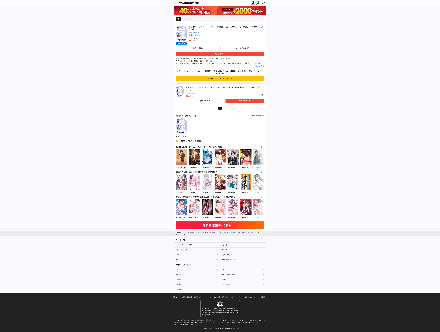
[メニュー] (176, 3)
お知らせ (178, 270)
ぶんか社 (197, 35)
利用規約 (178, 284)
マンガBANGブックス (181, 232)
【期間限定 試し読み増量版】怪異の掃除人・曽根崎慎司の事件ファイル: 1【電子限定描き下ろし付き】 (194, 168)
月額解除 (224, 279)
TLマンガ (224, 250)
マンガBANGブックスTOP (184, 245)
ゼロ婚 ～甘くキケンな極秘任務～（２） (181, 217)
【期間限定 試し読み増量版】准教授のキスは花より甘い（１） (233, 217)
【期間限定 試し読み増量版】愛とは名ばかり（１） (207, 217)
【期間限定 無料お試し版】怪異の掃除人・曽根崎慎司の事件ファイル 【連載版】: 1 (233, 168)
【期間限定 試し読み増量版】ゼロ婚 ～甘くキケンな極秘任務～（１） (245, 217)
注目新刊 (178, 260)
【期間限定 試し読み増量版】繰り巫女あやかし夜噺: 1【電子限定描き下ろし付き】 (220, 168)
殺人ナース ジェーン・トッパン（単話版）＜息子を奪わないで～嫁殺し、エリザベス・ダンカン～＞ (181, 136)
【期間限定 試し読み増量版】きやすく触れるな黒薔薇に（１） (220, 193)
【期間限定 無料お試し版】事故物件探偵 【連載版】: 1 (258, 168)
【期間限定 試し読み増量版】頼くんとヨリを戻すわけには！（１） (245, 193)
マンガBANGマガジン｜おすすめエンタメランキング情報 (247, 297)
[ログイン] (258, 3)
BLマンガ (179, 255)
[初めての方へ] (253, 3)
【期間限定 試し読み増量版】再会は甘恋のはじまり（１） (194, 193)
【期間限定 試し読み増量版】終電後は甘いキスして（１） (233, 193)
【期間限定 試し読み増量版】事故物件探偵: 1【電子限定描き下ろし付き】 (207, 168)
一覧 (260, 147)
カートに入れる (240, 48)
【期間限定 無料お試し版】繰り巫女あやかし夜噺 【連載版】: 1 (245, 168)
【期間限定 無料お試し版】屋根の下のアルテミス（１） (258, 193)
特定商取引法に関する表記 (189, 297)
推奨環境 (178, 289)
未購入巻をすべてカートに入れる (218, 78)
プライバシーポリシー (206, 297)
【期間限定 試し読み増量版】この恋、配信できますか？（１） (258, 217)
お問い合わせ (225, 284)
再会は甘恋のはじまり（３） (194, 217)
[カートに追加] (262, 95)
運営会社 (176, 297)
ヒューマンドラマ (195, 232)
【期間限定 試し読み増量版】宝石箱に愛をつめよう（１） (207, 193)
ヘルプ (223, 270)
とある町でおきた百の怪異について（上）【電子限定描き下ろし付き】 (181, 168)
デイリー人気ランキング (228, 255)
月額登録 (178, 279)
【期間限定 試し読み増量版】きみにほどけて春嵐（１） (181, 193)
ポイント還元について (228, 274)
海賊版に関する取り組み (221, 297)
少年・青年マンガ (226, 245)
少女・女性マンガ (181, 250)
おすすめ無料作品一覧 (228, 260)
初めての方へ (180, 274)
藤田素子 (196, 32)
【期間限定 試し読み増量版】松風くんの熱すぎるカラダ (220, 217)
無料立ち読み (198, 48)
